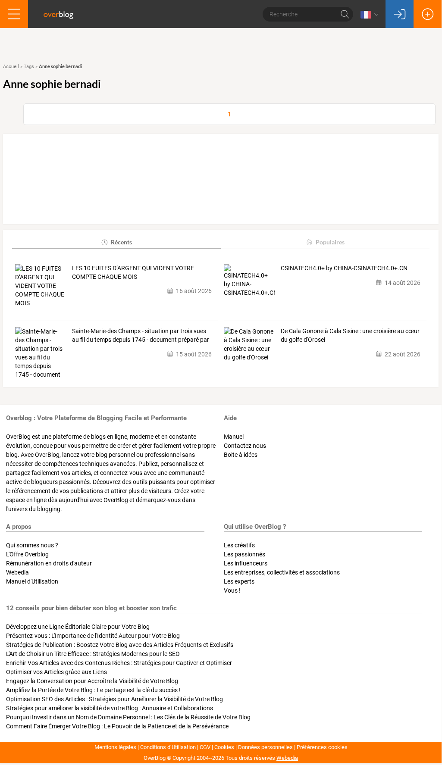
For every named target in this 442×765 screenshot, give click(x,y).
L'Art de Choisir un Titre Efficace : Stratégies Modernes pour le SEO (93, 653)
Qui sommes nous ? (32, 545)
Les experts (239, 581)
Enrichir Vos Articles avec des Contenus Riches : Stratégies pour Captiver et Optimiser (119, 662)
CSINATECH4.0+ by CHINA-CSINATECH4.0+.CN (344, 268)
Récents (121, 242)
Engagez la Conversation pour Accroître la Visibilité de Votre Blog (92, 681)
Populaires (330, 242)
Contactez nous (245, 445)
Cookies (224, 747)
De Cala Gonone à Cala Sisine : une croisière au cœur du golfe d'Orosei (350, 335)
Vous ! (232, 590)
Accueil (11, 66)
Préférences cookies (322, 747)
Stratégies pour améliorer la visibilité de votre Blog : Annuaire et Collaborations (109, 708)
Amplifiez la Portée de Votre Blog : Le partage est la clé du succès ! (93, 690)
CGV (205, 747)
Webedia (17, 572)
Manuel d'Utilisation (32, 581)
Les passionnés (244, 554)
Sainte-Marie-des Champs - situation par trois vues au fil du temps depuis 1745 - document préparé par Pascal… (140, 336)
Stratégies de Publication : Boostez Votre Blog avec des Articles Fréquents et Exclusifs (119, 644)
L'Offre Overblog (27, 554)
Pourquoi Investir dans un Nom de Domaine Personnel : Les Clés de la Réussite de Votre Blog (128, 717)
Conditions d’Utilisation (168, 747)
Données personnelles (265, 747)
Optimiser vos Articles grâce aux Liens (56, 671)
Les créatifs (239, 545)
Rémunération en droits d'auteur (49, 563)
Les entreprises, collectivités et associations (282, 572)
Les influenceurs (245, 563)
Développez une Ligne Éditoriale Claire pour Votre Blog (78, 626)
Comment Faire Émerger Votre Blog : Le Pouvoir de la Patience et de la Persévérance (117, 726)
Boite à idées (240, 454)
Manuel (234, 436)
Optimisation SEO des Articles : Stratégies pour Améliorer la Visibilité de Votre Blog (114, 699)
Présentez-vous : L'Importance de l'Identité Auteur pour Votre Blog (93, 635)
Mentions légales (115, 747)
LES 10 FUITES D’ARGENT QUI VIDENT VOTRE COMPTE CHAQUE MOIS (133, 272)
